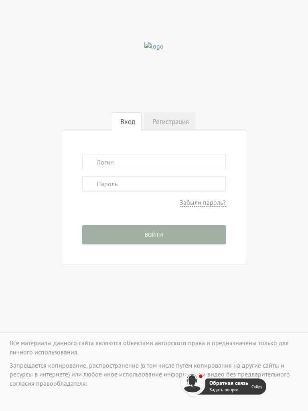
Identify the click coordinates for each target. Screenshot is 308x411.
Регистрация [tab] (170, 121)
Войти (154, 234)
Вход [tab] (127, 121)
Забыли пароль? (203, 202)
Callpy (256, 386)
